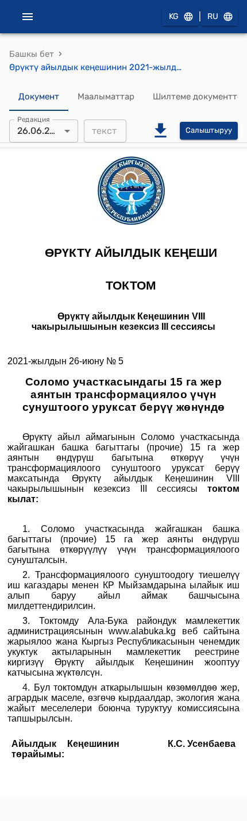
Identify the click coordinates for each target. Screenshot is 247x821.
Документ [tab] (38, 96)
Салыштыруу (209, 130)
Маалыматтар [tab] (106, 96)
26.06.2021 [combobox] (40, 130)
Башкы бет (31, 54)
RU (212, 16)
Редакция (33, 119)
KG (174, 16)
